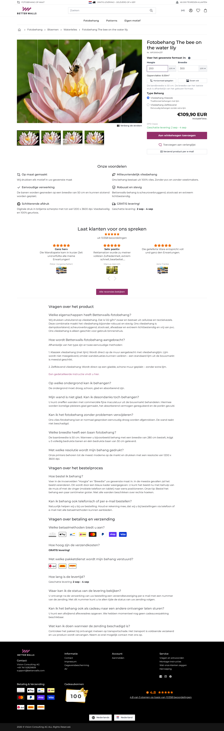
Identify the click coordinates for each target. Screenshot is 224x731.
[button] (28, 138)
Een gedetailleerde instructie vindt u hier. (74, 374)
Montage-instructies (170, 661)
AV (65, 669)
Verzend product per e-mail (178, 151)
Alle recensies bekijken (112, 291)
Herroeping (166, 669)
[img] (112, 234)
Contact (68, 658)
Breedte (182, 62)
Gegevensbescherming (76, 665)
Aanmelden (118, 658)
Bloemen (53, 29)
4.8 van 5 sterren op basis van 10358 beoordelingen (161, 697)
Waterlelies (70, 29)
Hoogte (151, 62)
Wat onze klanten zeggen (173, 665)
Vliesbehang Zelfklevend (168, 106)
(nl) (183, 10)
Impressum (70, 661)
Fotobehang (91, 20)
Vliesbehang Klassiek (165, 99)
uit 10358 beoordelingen (112, 237)
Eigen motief (132, 20)
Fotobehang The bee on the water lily (105, 29)
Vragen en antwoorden (172, 658)
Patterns (111, 20)
